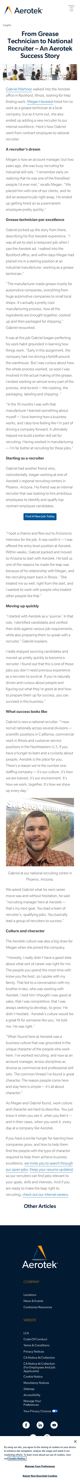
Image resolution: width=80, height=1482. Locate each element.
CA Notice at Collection (39, 1357)
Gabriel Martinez (19, 89)
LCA (26, 1333)
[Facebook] (26, 1425)
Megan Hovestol (40, 102)
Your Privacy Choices (37, 1411)
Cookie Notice (33, 1376)
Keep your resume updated (51, 1170)
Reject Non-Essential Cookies (40, 1476)
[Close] (75, 1441)
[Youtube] (54, 1425)
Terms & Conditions (36, 1345)
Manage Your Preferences (32, 1403)
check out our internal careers (45, 1195)
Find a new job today (40, 516)
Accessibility (31, 1395)
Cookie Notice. (17, 1458)
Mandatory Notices (36, 1383)
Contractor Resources (37, 1307)
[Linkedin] (40, 1425)
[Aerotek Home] (40, 1257)
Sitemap (29, 1389)
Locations (29, 1295)
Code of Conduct (35, 1339)
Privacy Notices (33, 1351)
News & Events (33, 1301)
